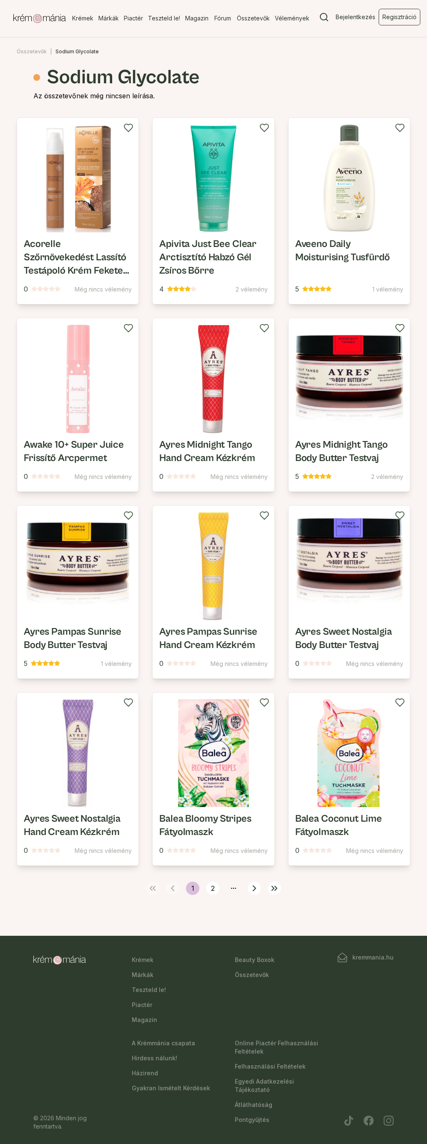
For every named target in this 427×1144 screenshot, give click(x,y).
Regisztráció (399, 16)
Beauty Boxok (254, 959)
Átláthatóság (253, 1104)
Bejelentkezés (355, 16)
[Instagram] (389, 1120)
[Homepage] (39, 18)
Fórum (222, 18)
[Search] (324, 19)
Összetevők (253, 18)
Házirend (145, 1073)
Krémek (82, 18)
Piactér (133, 18)
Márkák (108, 18)
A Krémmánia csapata (163, 1043)
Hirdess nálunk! (154, 1058)
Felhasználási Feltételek (270, 1066)
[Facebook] (369, 1120)
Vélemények (292, 18)
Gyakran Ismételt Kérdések (171, 1088)
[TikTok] (349, 1120)
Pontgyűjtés (252, 1119)
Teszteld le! (164, 18)
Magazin (196, 18)
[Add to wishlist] (128, 128)
